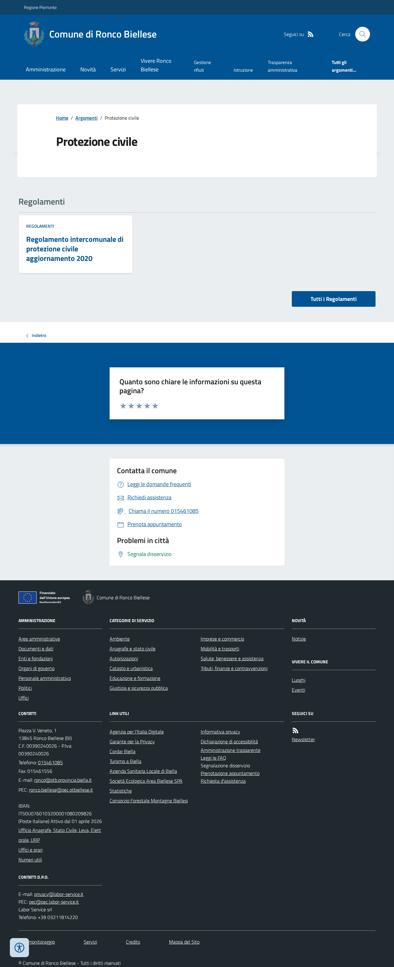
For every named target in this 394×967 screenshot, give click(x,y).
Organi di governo (36, 668)
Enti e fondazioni (35, 658)
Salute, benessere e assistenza (232, 658)
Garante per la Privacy (132, 741)
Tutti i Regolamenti (334, 299)
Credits (133, 941)
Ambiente (120, 638)
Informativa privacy (220, 731)
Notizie (299, 638)
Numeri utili (30, 859)
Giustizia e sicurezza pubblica (139, 688)
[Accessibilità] (19, 948)
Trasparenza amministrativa (282, 66)
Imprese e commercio (222, 638)
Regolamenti (40, 226)
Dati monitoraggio (36, 941)
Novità (88, 69)
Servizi (118, 69)
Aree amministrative (39, 638)
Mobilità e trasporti (220, 648)
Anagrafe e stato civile (132, 648)
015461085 (50, 762)
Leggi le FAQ (213, 757)
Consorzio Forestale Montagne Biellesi (149, 800)
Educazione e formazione (135, 678)
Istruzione (243, 70)
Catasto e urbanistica (131, 668)
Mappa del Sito (184, 941)
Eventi (298, 689)
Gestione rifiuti (202, 66)
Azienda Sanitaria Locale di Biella (143, 771)
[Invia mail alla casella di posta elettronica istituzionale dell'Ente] (63, 780)
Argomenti (86, 118)
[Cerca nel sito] (360, 34)
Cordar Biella (122, 751)
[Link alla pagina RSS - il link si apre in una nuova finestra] (310, 34)
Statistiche (121, 790)
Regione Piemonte (40, 7)
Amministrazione (46, 69)
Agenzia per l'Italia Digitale (137, 731)
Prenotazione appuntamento (230, 773)
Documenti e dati (35, 648)
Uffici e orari (30, 849)
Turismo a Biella (125, 761)
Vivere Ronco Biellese (156, 65)
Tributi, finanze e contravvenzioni (234, 668)
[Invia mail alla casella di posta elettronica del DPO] (58, 894)
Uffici (23, 697)
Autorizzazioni (124, 658)
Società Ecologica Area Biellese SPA (146, 781)
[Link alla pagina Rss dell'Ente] (295, 730)
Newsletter (303, 739)
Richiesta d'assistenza (223, 781)
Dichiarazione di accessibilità (229, 741)
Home (62, 118)
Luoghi (298, 680)
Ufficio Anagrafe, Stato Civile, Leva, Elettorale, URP (59, 835)
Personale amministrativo (44, 678)
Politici (25, 688)
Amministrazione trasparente (230, 750)
